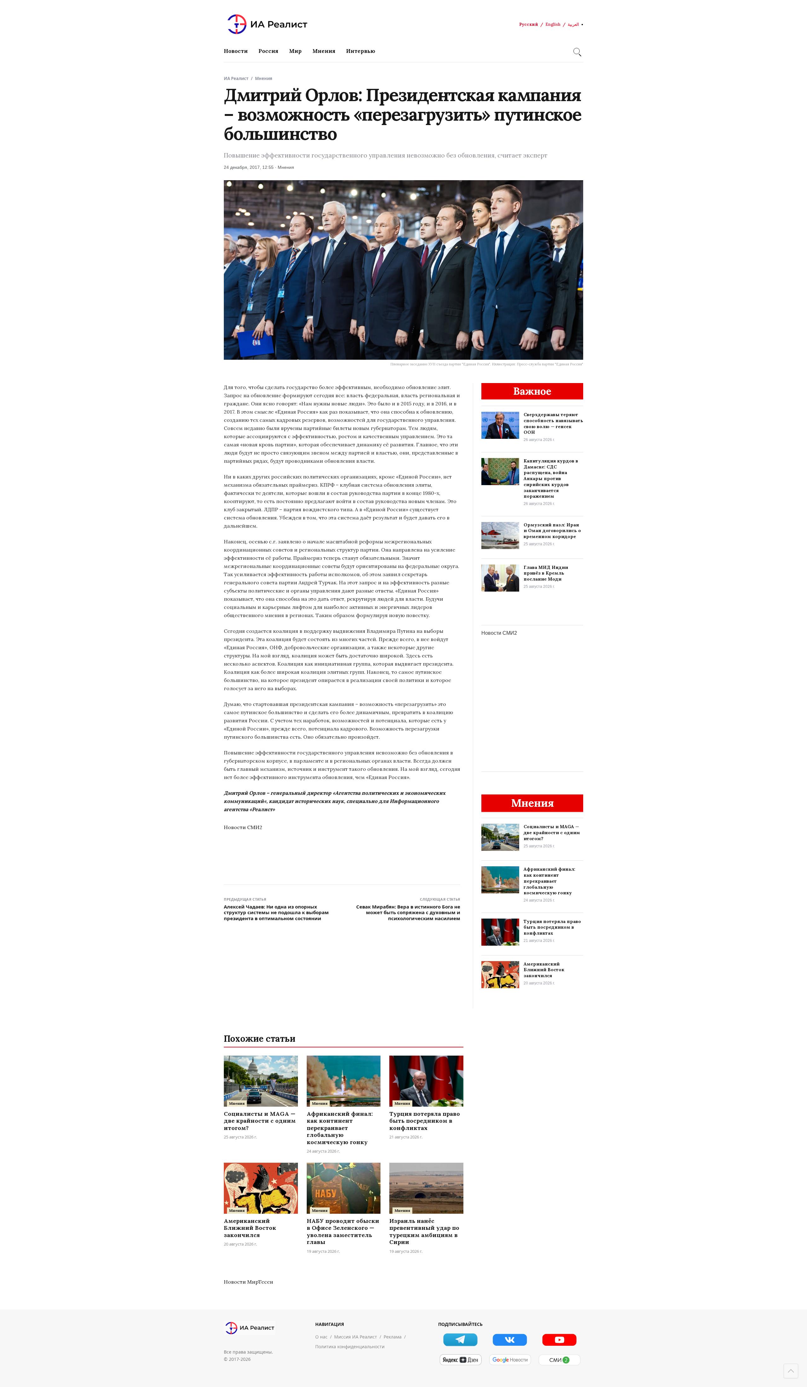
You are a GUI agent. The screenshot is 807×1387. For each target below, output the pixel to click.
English (552, 24)
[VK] (510, 1339)
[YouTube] (559, 1339)
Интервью (360, 51)
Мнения (323, 51)
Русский (528, 24)
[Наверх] (791, 1371)
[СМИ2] (559, 1359)
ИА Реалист (236, 78)
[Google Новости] (510, 1359)
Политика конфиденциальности (350, 1347)
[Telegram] (460, 1339)
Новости (236, 51)
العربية (573, 24)
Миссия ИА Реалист (355, 1337)
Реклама (393, 1337)
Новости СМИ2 (243, 827)
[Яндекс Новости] (460, 1359)
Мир (295, 51)
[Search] (576, 51)
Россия (268, 51)
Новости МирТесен (248, 1282)
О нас (321, 1337)
